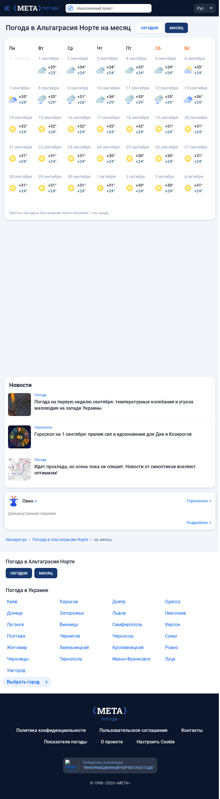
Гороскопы (197, 501)
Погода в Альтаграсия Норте (60, 539)
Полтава (16, 636)
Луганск (15, 624)
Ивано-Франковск (131, 659)
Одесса (172, 601)
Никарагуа (16, 539)
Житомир (17, 647)
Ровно (171, 647)
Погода (51, 8)
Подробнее (197, 522)
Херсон (172, 624)
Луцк (170, 659)
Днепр (119, 601)
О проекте (112, 742)
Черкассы (122, 636)
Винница (69, 624)
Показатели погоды (65, 742)
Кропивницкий (128, 647)
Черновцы (18, 659)
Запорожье (72, 613)
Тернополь (71, 659)
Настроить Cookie (156, 742)
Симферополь (127, 624)
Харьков (69, 601)
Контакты (192, 730)
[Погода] (110, 710)
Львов (119, 613)
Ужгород (16, 670)
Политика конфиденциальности (51, 730)
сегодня (149, 27)
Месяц (46, 573)
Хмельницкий (74, 647)
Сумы (171, 636)
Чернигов (70, 636)
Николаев (175, 613)
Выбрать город (23, 682)
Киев (12, 601)
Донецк (15, 613)
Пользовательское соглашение (133, 730)
